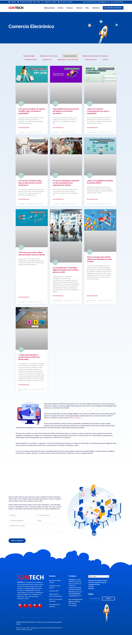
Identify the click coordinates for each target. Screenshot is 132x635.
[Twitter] (35, 606)
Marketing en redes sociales (49, 56)
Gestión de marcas (91, 59)
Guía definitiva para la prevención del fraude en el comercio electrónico (66, 111)
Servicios (60, 8)
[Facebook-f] (25, 606)
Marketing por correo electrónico (68, 59)
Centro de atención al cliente (97, 582)
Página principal (49, 8)
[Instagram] (30, 606)
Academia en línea (94, 584)
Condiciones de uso (41, 622)
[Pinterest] (40, 606)
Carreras (91, 586)
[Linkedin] (20, 606)
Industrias (79, 8)
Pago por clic (47, 59)
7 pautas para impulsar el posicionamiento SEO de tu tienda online (29, 357)
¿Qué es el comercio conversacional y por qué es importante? (98, 111)
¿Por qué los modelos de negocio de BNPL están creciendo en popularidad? (31, 111)
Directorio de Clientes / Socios (97, 580)
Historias (91, 588)
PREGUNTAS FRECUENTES (25, 622)
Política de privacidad (54, 622)
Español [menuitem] (94, 576)
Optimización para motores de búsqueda (95, 56)
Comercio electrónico (70, 56)
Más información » (24, 127)
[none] (98, 576)
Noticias (105, 59)
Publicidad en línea (31, 59)
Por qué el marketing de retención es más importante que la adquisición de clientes (66, 183)
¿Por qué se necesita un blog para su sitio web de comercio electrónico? (30, 183)
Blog (87, 8)
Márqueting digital (29, 56)
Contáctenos (96, 8)
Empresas (70, 8)
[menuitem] (98, 576)
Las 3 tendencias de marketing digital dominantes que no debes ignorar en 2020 (65, 270)
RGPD (18, 624)
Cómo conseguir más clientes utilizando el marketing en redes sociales (99, 259)
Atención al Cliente (75, 417)
